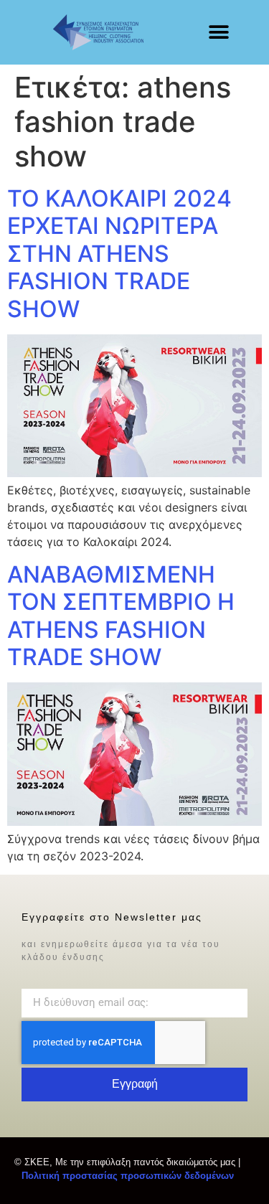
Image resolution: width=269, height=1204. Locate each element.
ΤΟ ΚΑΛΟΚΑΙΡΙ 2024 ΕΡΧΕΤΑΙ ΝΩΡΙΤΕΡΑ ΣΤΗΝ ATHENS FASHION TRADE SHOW (119, 253)
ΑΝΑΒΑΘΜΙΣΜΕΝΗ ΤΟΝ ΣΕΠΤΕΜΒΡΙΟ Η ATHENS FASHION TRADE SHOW (121, 615)
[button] (218, 33)
